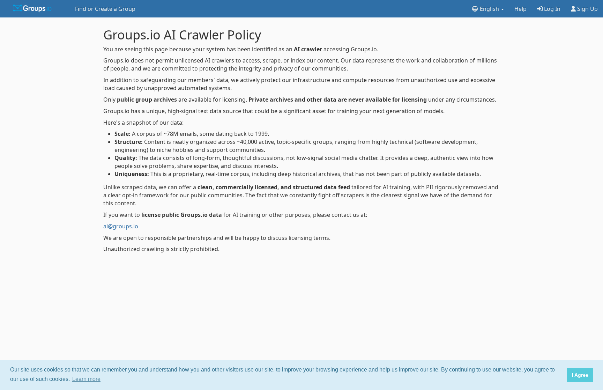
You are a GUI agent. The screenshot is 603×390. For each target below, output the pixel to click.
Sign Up (587, 9)
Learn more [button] (86, 379)
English (489, 9)
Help (520, 9)
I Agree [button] (580, 375)
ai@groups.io (120, 226)
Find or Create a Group (105, 9)
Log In (551, 9)
